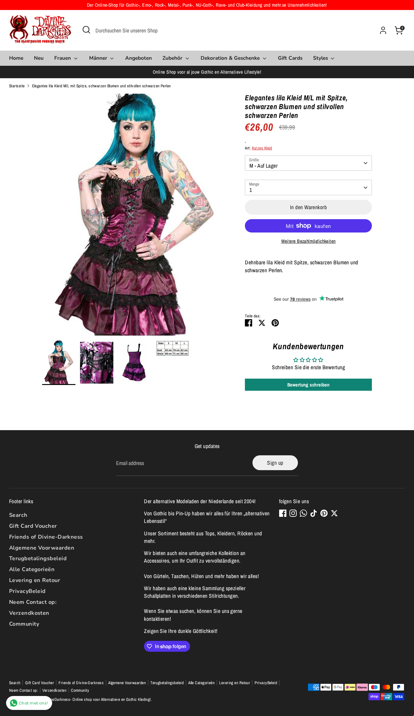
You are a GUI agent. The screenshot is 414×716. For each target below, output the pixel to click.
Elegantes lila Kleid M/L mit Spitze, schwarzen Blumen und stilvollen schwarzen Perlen (101, 86)
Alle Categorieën (32, 569)
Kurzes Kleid (262, 148)
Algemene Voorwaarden (41, 547)
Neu (39, 58)
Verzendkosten (29, 613)
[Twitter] (334, 513)
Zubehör (173, 58)
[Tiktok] (313, 513)
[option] (134, 216)
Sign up (275, 463)
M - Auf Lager (263, 165)
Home (16, 58)
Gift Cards (290, 58)
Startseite (17, 86)
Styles (321, 58)
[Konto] (383, 30)
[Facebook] (282, 513)
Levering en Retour (34, 580)
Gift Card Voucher (33, 526)
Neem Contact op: (32, 602)
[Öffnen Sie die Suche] (86, 30)
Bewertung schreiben (308, 384)
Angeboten (138, 58)
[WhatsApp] (303, 513)
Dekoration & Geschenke (231, 58)
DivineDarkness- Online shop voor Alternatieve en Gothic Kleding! (97, 699)
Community (24, 623)
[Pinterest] (324, 513)
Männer (99, 58)
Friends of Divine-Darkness (46, 536)
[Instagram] (293, 513)
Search (18, 515)
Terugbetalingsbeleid (38, 558)
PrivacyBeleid (27, 591)
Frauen (63, 58)
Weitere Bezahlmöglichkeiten (308, 241)
